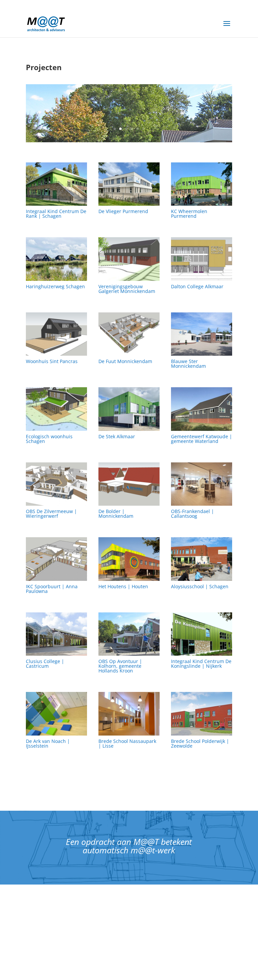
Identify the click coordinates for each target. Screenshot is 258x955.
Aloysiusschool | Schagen (199, 586)
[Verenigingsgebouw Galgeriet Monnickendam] (129, 259)
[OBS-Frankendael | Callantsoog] (201, 484)
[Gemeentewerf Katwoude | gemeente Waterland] (201, 409)
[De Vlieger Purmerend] (129, 184)
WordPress (191, 945)
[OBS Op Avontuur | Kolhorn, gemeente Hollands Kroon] (129, 634)
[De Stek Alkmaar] (129, 409)
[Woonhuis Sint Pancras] (56, 334)
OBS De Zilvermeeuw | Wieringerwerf (51, 513)
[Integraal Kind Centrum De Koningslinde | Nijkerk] (201, 634)
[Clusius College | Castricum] (56, 634)
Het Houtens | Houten (123, 586)
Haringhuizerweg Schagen (55, 286)
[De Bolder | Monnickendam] (129, 484)
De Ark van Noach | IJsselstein (48, 743)
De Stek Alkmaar (116, 436)
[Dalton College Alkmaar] (201, 259)
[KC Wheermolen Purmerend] (201, 184)
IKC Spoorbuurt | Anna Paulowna (52, 588)
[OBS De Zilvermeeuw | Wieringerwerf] (56, 484)
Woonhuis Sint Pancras (52, 361)
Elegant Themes (111, 945)
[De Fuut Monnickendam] (129, 334)
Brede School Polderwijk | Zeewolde (200, 743)
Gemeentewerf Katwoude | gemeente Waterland (201, 438)
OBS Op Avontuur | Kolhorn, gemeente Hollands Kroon (120, 666)
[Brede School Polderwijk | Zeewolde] (201, 713)
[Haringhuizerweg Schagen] (56, 259)
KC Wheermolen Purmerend (189, 213)
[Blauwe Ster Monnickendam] (201, 334)
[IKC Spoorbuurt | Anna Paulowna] (56, 559)
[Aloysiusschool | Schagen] (201, 559)
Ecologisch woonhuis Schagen (49, 438)
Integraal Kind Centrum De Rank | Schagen (56, 213)
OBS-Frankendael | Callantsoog (192, 513)
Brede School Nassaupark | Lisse (127, 743)
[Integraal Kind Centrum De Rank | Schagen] (56, 184)
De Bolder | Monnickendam (115, 513)
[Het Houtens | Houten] (129, 559)
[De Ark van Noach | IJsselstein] (56, 713)
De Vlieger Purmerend (123, 211)
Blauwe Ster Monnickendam (188, 363)
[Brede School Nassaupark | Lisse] (129, 713)
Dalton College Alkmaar (197, 286)
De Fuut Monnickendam (125, 361)
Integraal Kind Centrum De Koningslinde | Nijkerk (201, 663)
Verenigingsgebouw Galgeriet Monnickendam (126, 288)
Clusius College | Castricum (45, 663)
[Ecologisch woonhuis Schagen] (56, 409)
